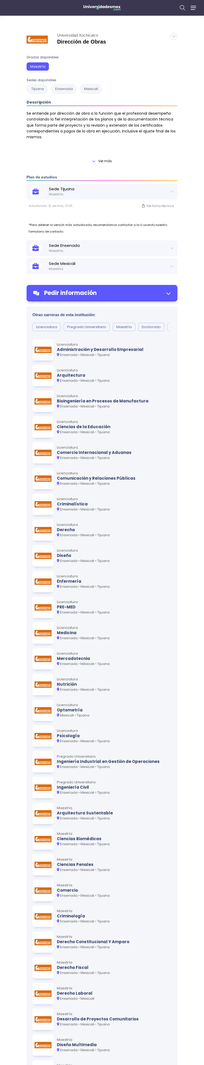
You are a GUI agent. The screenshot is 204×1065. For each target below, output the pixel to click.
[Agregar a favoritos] (173, 36)
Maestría (37, 66)
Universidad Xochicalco (77, 35)
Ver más (105, 161)
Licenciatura (46, 326)
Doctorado (151, 326)
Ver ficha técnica (160, 206)
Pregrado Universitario (86, 326)
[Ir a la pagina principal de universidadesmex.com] (102, 8)
